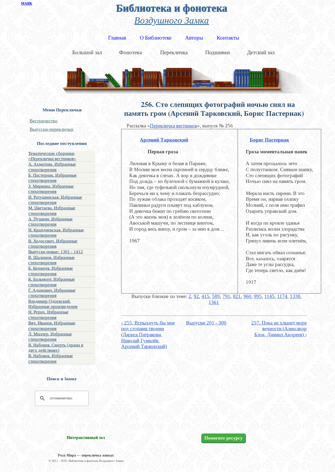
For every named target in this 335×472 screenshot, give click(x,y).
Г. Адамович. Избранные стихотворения (52, 293)
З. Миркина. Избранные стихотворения (51, 189)
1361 (214, 302)
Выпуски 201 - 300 (206, 322)
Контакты (228, 38)
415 (205, 296)
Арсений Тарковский (164, 140)
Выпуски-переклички (51, 129)
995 (258, 296)
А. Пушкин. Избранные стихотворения (50, 221)
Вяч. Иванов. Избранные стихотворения (51, 326)
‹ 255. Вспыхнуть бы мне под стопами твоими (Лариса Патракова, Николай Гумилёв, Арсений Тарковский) (148, 334)
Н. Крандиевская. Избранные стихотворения (56, 232)
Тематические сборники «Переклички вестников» (52, 156)
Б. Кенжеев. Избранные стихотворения (50, 271)
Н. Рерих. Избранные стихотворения (48, 315)
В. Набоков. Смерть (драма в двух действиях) (55, 348)
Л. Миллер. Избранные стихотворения (50, 337)
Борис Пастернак (269, 140)
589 (216, 296)
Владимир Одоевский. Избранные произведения (52, 304)
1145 (269, 296)
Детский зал (261, 52)
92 (196, 296)
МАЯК (26, 4)
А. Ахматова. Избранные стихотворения (52, 167)
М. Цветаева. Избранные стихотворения (51, 210)
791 (226, 296)
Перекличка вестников (173, 125)
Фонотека (130, 52)
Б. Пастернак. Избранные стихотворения (52, 178)
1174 (282, 296)
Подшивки (217, 52)
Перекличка (174, 52)
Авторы (194, 38)
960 (247, 296)
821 (237, 296)
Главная (117, 38)
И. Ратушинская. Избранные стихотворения (55, 200)
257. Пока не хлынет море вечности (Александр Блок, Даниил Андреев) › (279, 328)
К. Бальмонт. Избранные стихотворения (51, 282)
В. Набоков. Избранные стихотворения (50, 358)
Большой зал (87, 52)
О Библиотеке (155, 38)
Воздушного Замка (171, 19)
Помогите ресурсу (223, 438)
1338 (295, 296)
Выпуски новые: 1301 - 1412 (55, 251)
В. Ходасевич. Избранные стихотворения (52, 243)
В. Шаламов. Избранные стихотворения (51, 260)
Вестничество (44, 120)
